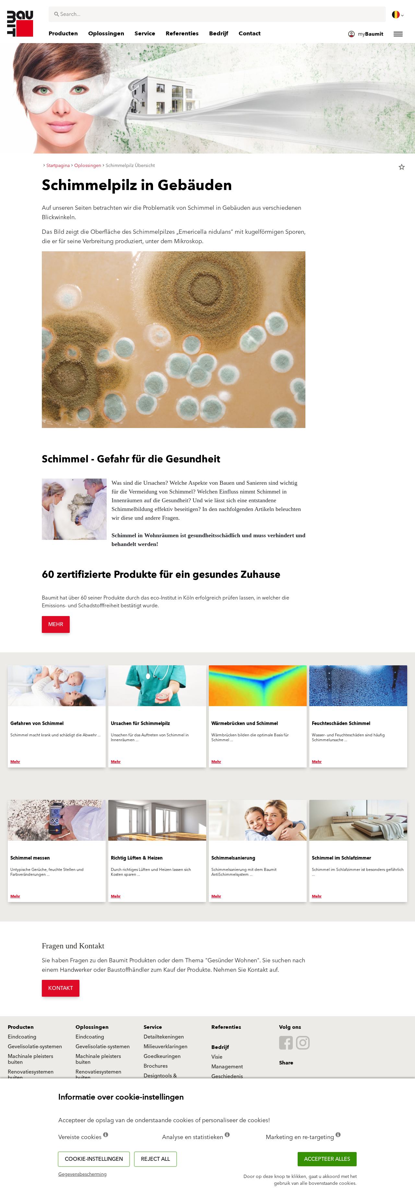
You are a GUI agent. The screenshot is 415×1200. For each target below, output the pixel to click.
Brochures (156, 1066)
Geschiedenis (227, 1076)
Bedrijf (220, 1047)
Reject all (155, 1159)
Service (153, 1027)
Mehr (55, 624)
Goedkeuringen (162, 1056)
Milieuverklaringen (165, 1046)
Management (227, 1066)
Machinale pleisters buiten (30, 1059)
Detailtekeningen (164, 1036)
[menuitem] (398, 14)
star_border (402, 167)
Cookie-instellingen (94, 1159)
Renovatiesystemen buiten (30, 1074)
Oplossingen (92, 1027)
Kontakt (60, 988)
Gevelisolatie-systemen (35, 1046)
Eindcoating (22, 1036)
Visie (216, 1057)
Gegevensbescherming (82, 1174)
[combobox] (217, 14)
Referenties (226, 1027)
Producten (21, 1027)
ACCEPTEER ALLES (327, 1159)
